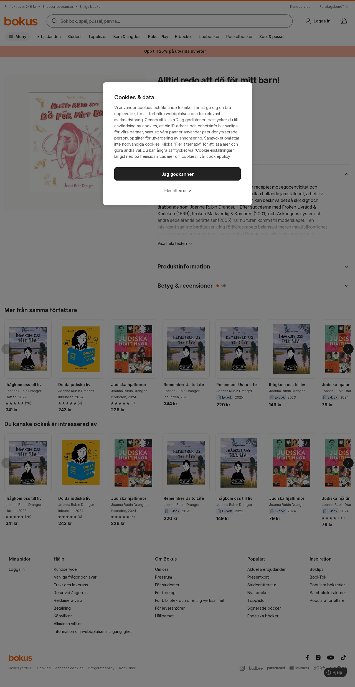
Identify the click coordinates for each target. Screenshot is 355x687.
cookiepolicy (218, 156)
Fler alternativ (177, 190)
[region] (177, 143)
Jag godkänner (177, 174)
